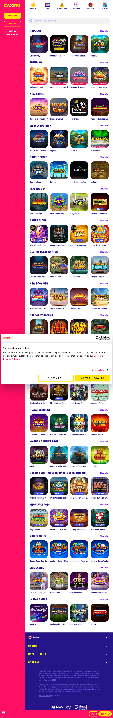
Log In (94, 713)
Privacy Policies (11, 359)
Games (12, 30)
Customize (54, 378)
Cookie (97, 356)
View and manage (45, 696)
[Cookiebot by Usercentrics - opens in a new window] (98, 338)
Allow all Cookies (92, 378)
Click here (51, 691)
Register (105, 713)
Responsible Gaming (46, 687)
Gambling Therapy (48, 689)
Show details (98, 370)
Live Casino (12, 34)
